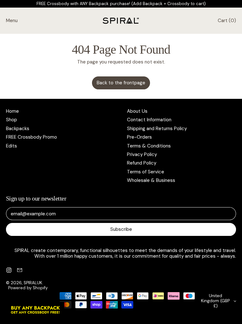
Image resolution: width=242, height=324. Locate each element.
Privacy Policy (142, 154)
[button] (35, 310)
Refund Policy (141, 163)
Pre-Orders (139, 137)
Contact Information (149, 120)
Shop (11, 120)
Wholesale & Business (151, 180)
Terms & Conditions (149, 146)
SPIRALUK (33, 282)
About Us (137, 111)
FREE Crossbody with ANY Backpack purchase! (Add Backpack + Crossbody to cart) (121, 3)
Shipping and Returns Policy (157, 128)
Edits (11, 146)
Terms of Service (145, 172)
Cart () (226, 22)
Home (12, 111)
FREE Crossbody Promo (31, 137)
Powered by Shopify (28, 288)
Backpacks (17, 128)
